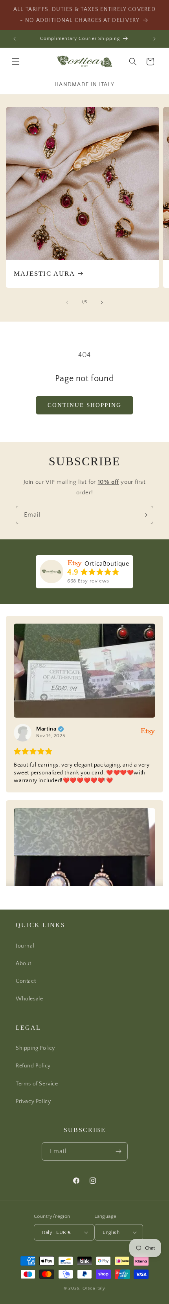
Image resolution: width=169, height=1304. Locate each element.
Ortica (89, 1288)
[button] (15, 61)
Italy (101, 1288)
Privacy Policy (33, 1101)
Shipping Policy (35, 1048)
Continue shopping (84, 405)
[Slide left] (67, 302)
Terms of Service (37, 1084)
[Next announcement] (154, 38)
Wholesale (29, 999)
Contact (26, 981)
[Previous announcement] (14, 38)
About (23, 963)
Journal (25, 946)
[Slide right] (101, 302)
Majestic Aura (44, 273)
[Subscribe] (144, 515)
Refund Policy (33, 1066)
